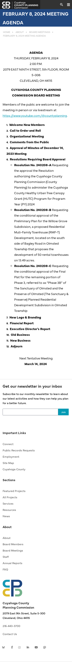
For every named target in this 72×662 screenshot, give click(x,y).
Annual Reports (12, 563)
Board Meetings (13, 550)
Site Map (8, 463)
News (6, 516)
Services (8, 503)
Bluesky (4, 647)
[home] (12, 586)
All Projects (10, 497)
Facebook (12, 647)
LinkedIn (28, 647)
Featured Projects (14, 491)
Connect (8, 444)
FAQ (5, 569)
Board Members (13, 544)
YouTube (36, 647)
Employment (11, 456)
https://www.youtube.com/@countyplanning (35, 115)
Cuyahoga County (14, 469)
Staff (6, 557)
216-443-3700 (11, 626)
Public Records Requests (19, 450)
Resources (9, 510)
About (6, 538)
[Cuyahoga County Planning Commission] (20, 4)
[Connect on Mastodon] (44, 647)
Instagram (20, 647)
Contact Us (10, 634)
